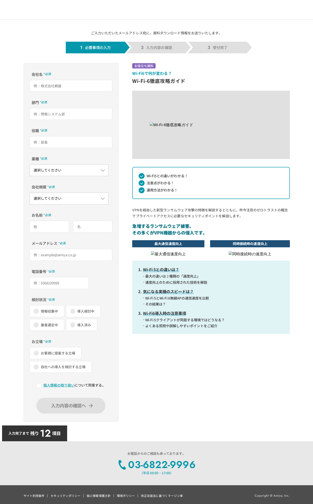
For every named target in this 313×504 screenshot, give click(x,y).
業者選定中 (49, 324)
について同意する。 (74, 385)
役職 (35, 130)
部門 (35, 102)
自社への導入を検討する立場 (63, 366)
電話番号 (39, 271)
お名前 (37, 215)
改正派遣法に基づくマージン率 (162, 495)
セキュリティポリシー (66, 495)
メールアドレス (45, 243)
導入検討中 (85, 311)
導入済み (84, 324)
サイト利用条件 (34, 495)
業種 (35, 158)
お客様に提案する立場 (58, 353)
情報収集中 (49, 311)
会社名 (37, 74)
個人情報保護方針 (99, 495)
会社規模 (39, 187)
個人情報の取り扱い (58, 385)
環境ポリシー (126, 495)
